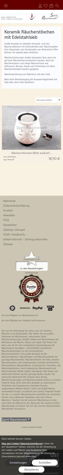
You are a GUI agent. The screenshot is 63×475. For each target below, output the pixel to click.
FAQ (6, 220)
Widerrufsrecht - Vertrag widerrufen (25, 239)
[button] (5, 6)
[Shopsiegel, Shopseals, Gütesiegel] (31, 252)
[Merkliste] (45, 6)
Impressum (9, 201)
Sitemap (8, 244)
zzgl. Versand (8, 159)
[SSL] (12, 308)
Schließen (45, 462)
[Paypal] (38, 308)
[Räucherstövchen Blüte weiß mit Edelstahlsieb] (31, 156)
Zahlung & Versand (14, 230)
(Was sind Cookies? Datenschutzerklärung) (22, 443)
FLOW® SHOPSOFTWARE (31, 427)
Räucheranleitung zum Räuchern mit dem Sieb (27, 74)
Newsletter (10, 225)
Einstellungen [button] (18, 462)
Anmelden (40, 6)
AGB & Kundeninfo (14, 235)
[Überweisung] (25, 308)
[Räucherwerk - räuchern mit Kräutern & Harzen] (31, 11)
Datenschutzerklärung (16, 206)
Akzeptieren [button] (31, 469)
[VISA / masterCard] (50, 308)
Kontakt (8, 211)
